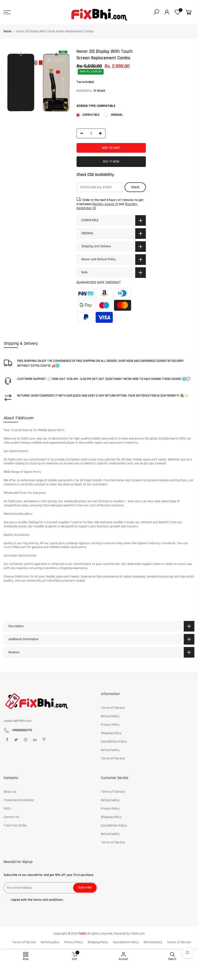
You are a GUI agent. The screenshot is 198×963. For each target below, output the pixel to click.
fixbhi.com (138, 933)
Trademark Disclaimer (19, 800)
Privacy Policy (110, 724)
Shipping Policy (111, 733)
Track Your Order (15, 825)
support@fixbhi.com (18, 721)
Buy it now (111, 161)
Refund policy (110, 716)
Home (7, 31)
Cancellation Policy (114, 741)
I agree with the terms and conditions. (37, 900)
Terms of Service (113, 708)
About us (10, 792)
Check (135, 187)
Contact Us (11, 817)
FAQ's (7, 808)
